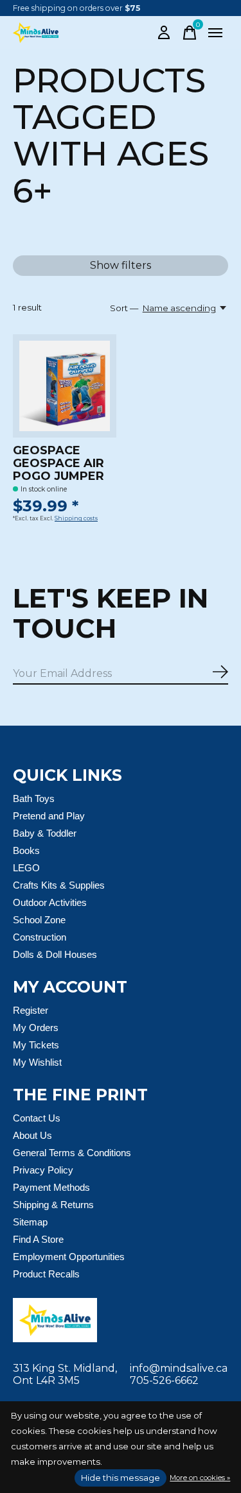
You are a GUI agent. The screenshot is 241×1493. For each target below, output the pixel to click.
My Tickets (36, 1044)
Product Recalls (46, 1273)
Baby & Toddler (44, 833)
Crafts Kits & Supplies (59, 885)
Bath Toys (34, 798)
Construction (39, 937)
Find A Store (38, 1239)
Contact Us (36, 1118)
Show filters (120, 265)
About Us (32, 1135)
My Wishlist (37, 1062)
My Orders (35, 1027)
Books (26, 850)
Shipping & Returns (53, 1204)
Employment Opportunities (69, 1256)
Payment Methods (51, 1187)
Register (30, 1010)
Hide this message (120, 1477)
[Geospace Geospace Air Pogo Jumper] (64, 386)
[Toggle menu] (215, 33)
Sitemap (30, 1221)
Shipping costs (76, 518)
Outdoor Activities (50, 902)
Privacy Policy (43, 1170)
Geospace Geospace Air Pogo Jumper (58, 463)
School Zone (39, 919)
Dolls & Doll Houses (55, 954)
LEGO (26, 867)
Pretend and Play (49, 815)
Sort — (124, 308)
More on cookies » (200, 1477)
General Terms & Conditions (72, 1152)
